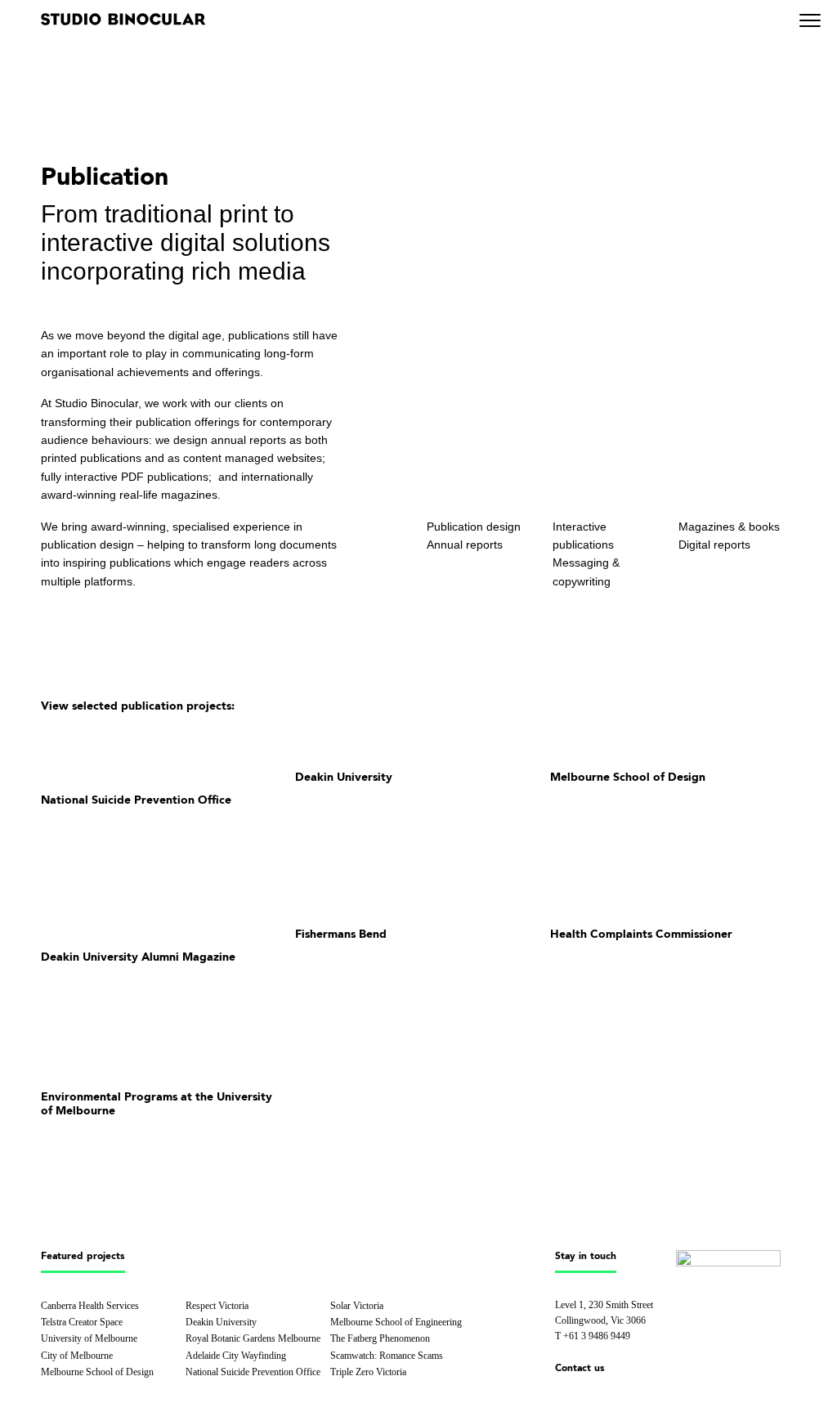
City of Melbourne (77, 1355)
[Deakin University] (418, 743)
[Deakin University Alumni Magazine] (164, 911)
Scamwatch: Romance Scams (386, 1355)
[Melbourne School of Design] (673, 743)
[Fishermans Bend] (418, 900)
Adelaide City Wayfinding (236, 1355)
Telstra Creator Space (82, 1322)
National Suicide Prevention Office (253, 1372)
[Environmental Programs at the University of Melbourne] (164, 1051)
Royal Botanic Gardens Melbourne (253, 1338)
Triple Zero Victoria (368, 1372)
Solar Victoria (356, 1305)
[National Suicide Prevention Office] (164, 754)
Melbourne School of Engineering (396, 1322)
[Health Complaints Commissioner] (673, 900)
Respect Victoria (217, 1305)
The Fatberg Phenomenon (380, 1338)
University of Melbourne (89, 1338)
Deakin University (221, 1322)
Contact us (580, 1369)
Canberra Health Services (90, 1305)
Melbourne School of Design (97, 1372)
